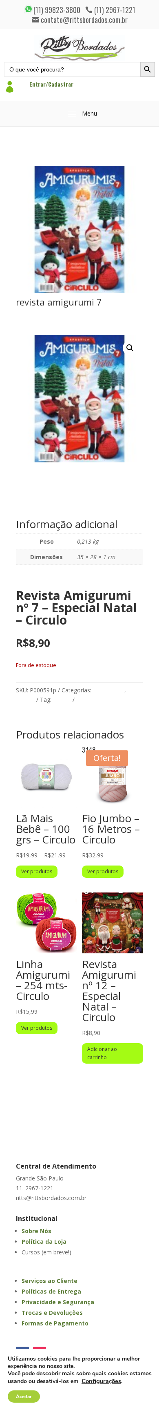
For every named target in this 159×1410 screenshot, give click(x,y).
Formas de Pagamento (55, 1323)
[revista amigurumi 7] (79, 291)
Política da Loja (44, 1241)
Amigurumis (108, 690)
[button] (130, 348)
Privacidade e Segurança (58, 1302)
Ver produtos (36, 871)
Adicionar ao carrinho (102, 1053)
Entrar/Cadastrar (51, 84)
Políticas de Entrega (51, 1291)
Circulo (62, 699)
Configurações (101, 1381)
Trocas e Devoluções (52, 1312)
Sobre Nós (36, 1231)
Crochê (25, 699)
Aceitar (24, 1396)
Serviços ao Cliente (49, 1281)
